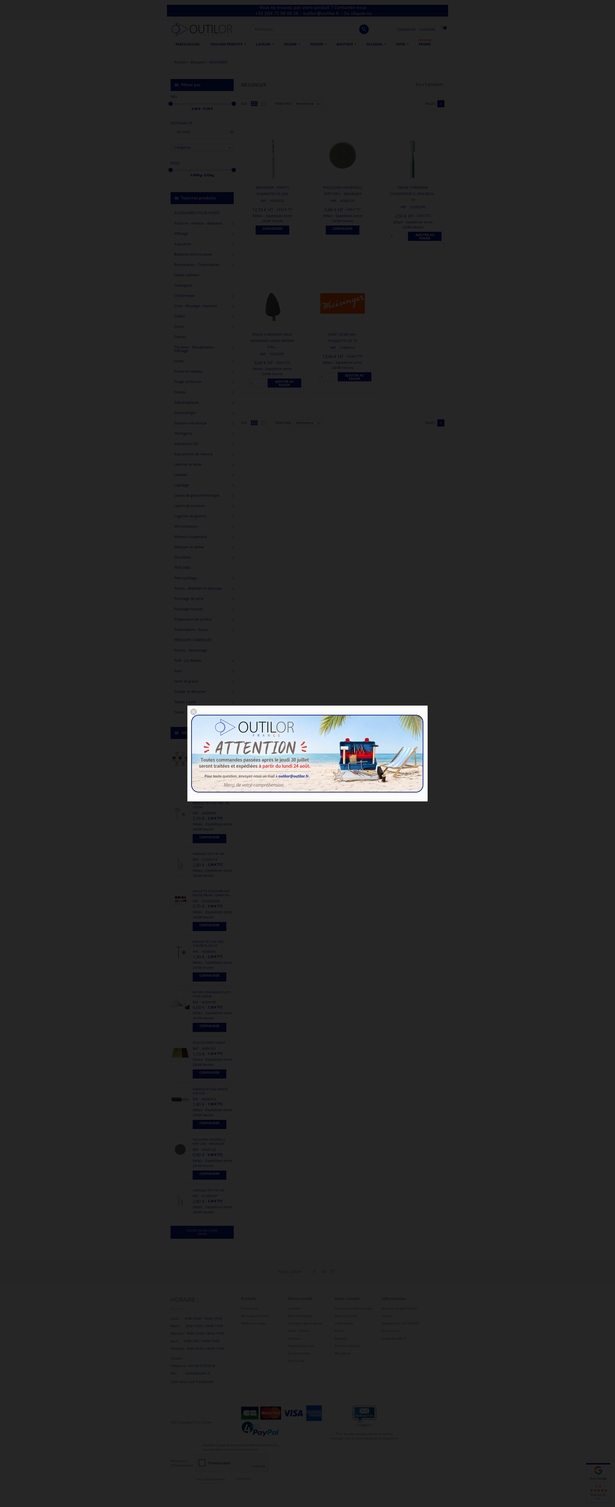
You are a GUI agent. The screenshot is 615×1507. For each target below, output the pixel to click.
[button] (193, 712)
